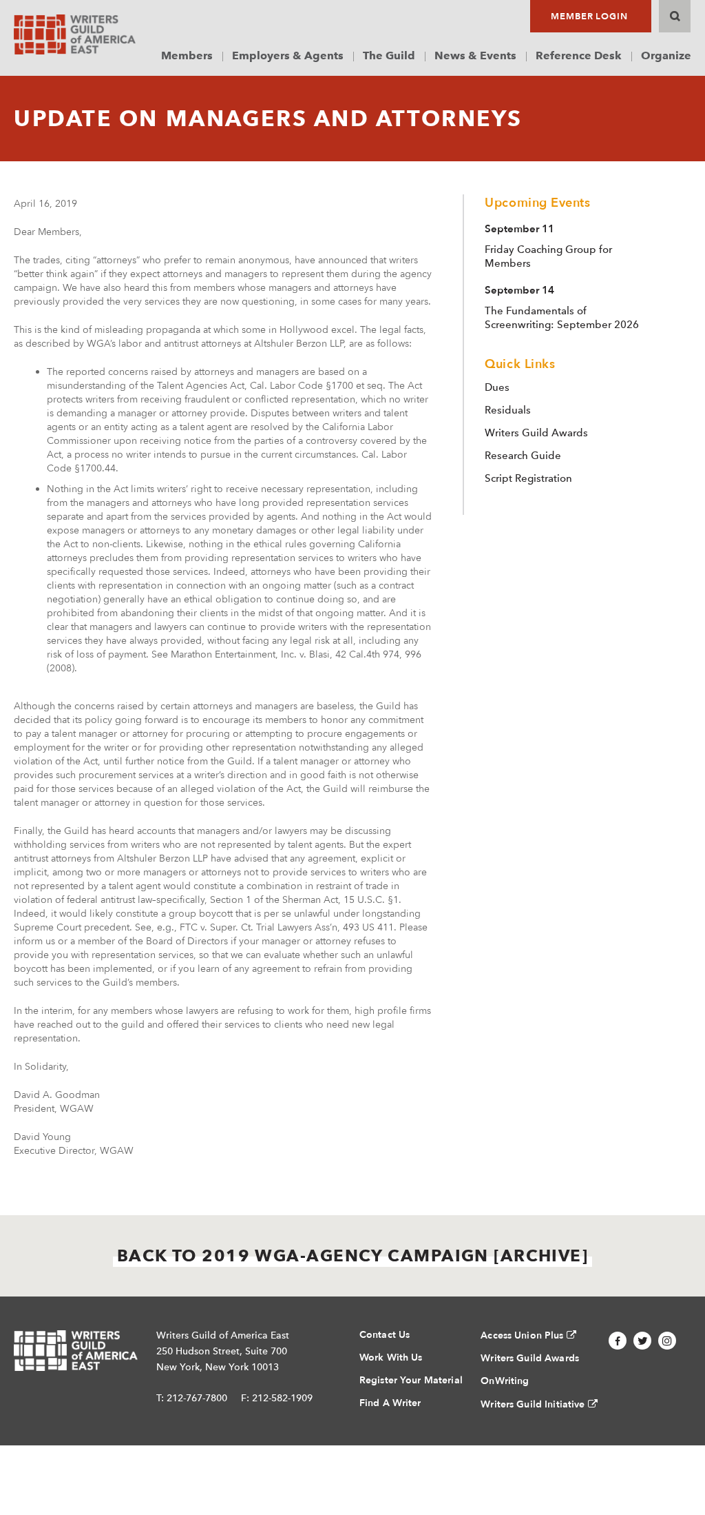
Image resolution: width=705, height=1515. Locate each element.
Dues (497, 387)
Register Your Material (411, 1380)
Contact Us (384, 1334)
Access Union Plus (522, 1335)
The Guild (389, 55)
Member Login (589, 16)
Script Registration (528, 478)
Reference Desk (579, 55)
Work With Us (391, 1357)
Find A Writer (390, 1403)
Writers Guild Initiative (533, 1404)
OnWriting (505, 1380)
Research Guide (523, 455)
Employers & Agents (288, 55)
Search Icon (675, 16)
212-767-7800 (197, 1397)
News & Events (475, 55)
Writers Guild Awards (536, 433)
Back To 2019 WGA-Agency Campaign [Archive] (352, 1255)
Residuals (508, 410)
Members (187, 55)
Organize (666, 55)
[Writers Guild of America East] (75, 34)
